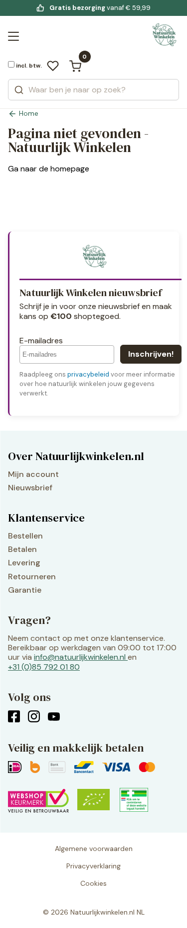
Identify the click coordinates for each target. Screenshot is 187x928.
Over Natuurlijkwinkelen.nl (76, 456)
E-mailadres (41, 340)
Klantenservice (46, 517)
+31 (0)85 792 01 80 (44, 667)
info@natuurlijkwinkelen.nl (80, 657)
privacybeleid (88, 374)
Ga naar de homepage (48, 168)
